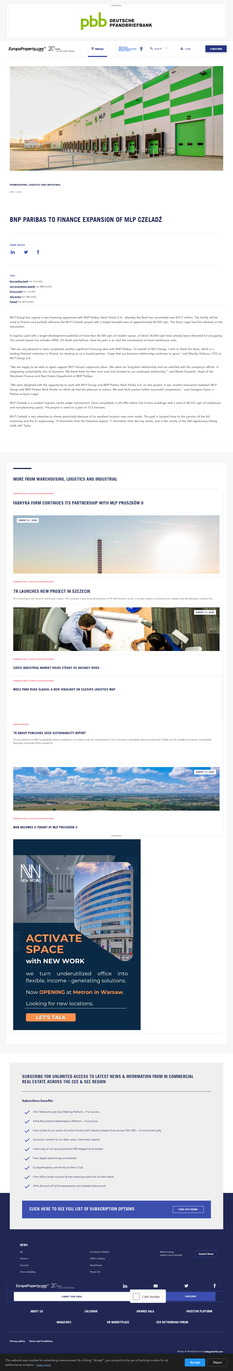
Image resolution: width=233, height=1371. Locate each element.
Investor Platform (200, 1311)
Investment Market (99, 1251)
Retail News (96, 1265)
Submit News (206, 1253)
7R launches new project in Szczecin (51, 591)
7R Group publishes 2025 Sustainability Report (49, 733)
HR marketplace (118, 1322)
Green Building (21, 724)
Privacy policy (17, 1341)
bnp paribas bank (19, 281)
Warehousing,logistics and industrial (171, 1253)
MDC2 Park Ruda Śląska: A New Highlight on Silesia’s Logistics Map (64, 689)
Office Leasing (97, 1258)
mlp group (15, 297)
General (24, 1265)
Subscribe (216, 48)
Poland (13, 302)
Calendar (91, 1311)
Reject (217, 1362)
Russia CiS (95, 1271)
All (21, 1251)
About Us (37, 1311)
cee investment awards (22, 286)
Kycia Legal (16, 291)
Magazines (64, 1322)
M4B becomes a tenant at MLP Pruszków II (45, 827)
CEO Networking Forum (172, 1322)
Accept (195, 1362)
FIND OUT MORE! (188, 1209)
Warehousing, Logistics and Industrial (35, 184)
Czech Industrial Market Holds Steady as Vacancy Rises (56, 668)
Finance (24, 1258)
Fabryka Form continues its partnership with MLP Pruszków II (78, 502)
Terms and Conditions (41, 1341)
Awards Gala (145, 1311)
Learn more (43, 1364)
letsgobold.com (214, 1351)
